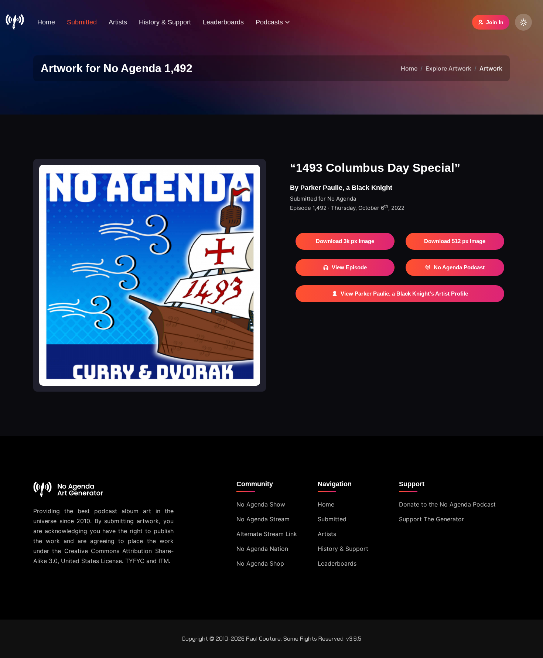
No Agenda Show (260, 504)
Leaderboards (223, 22)
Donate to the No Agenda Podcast (447, 504)
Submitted (82, 22)
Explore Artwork (448, 68)
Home (46, 22)
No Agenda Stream (263, 519)
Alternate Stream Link (266, 534)
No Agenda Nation (262, 548)
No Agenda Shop (260, 563)
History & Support (165, 22)
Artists (118, 22)
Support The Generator (431, 519)
